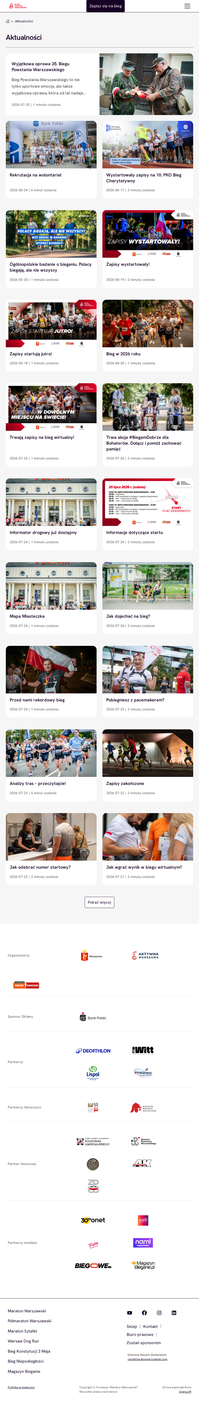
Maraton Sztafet (22, 1331)
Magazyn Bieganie (24, 1371)
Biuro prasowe (140, 1334)
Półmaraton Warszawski (29, 1321)
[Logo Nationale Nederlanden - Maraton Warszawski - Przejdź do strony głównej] (18, 6)
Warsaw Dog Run (23, 1341)
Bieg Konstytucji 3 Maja (29, 1351)
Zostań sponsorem (144, 1342)
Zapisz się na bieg (106, 5)
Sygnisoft (185, 1392)
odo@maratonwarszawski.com (147, 1359)
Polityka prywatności (21, 1387)
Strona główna (7, 21)
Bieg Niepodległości (26, 1361)
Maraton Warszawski (27, 1311)
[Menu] (187, 6)
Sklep (132, 1326)
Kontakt (150, 1326)
